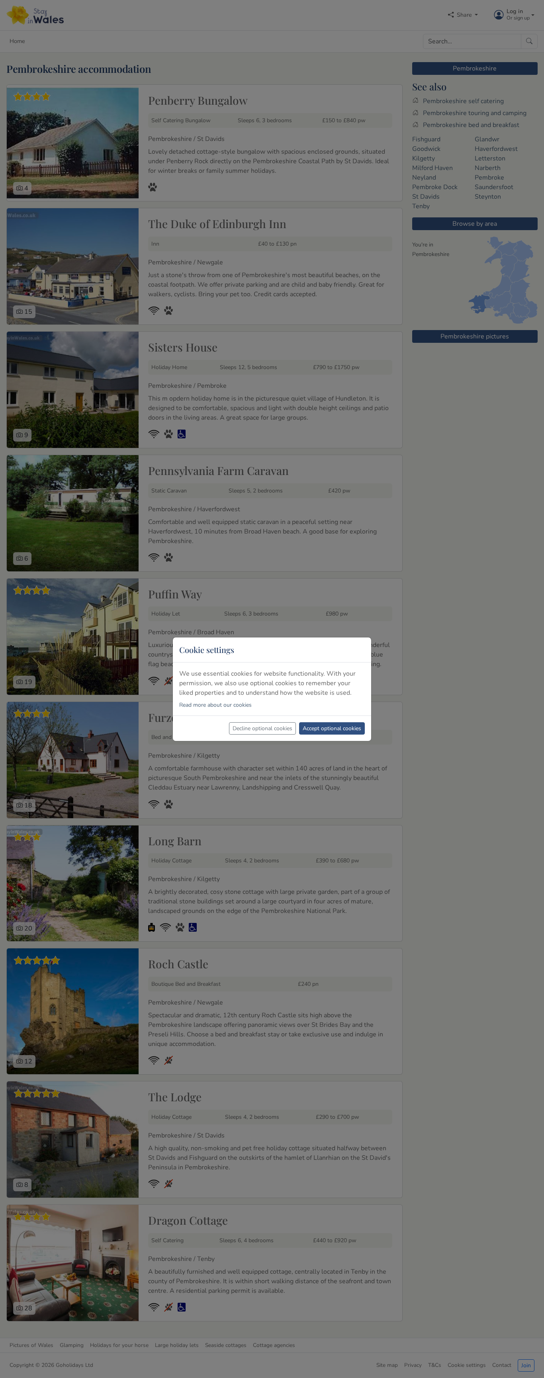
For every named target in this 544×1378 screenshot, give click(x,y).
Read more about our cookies (215, 705)
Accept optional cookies (332, 728)
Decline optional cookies (262, 728)
